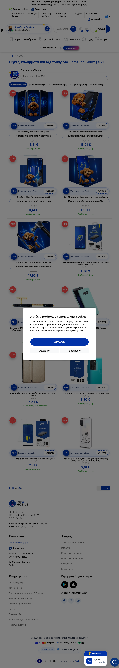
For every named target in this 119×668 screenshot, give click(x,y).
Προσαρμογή (74, 350)
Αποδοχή (59, 341)
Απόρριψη (44, 350)
